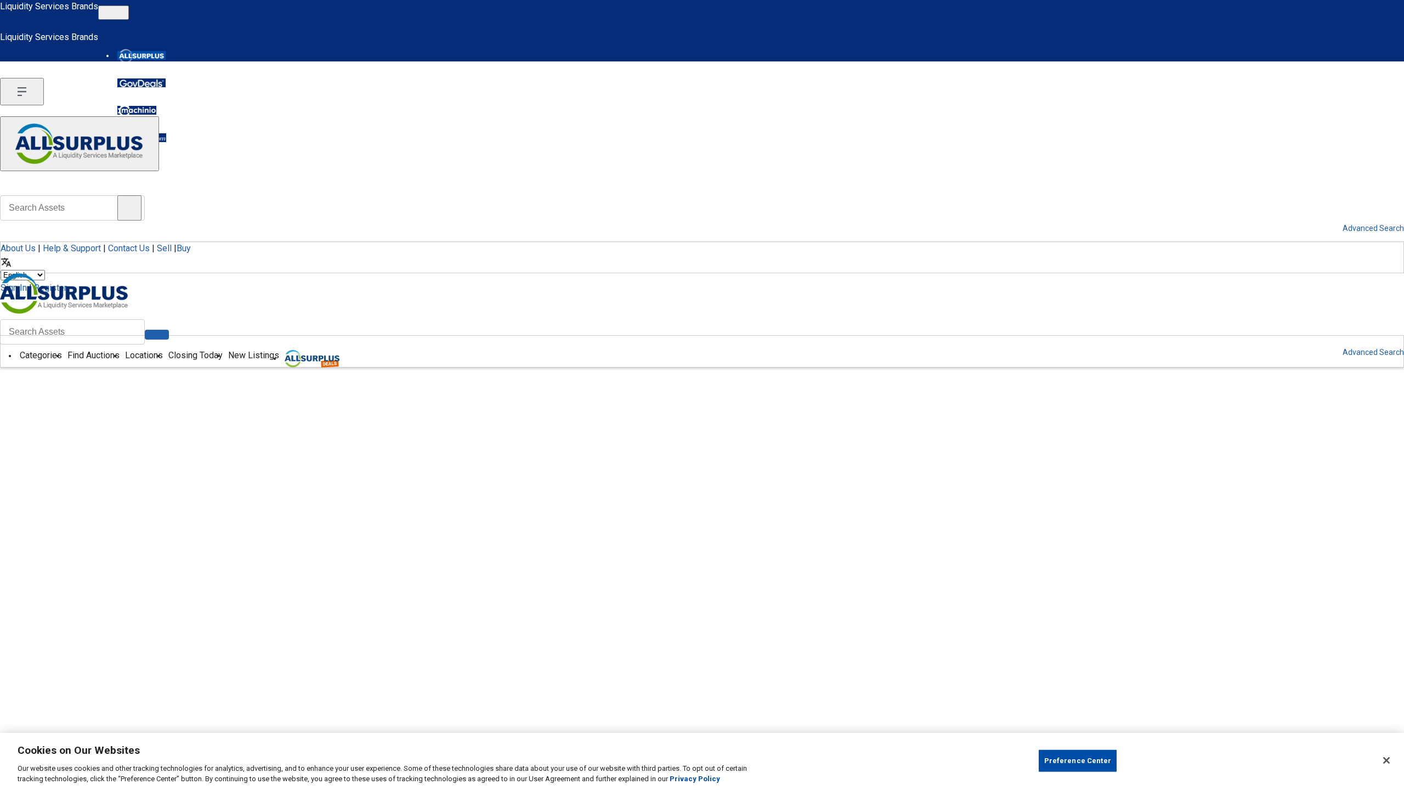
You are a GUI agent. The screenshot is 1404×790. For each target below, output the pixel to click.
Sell (164, 248)
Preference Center (1077, 761)
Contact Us (129, 248)
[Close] (1386, 760)
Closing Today (195, 355)
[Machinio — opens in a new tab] (136, 110)
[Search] (157, 335)
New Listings (253, 355)
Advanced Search (1373, 352)
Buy (184, 248)
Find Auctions (93, 355)
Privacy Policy (695, 779)
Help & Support (72, 248)
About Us (18, 248)
